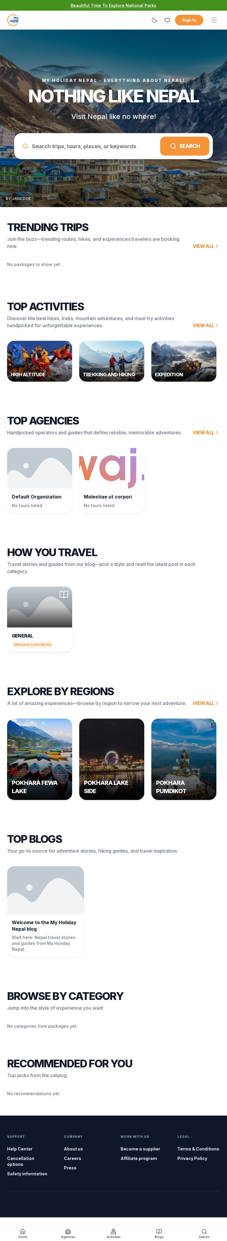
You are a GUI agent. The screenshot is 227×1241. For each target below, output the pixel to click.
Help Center (20, 1148)
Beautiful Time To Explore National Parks (113, 5)
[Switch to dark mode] (154, 20)
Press (70, 1167)
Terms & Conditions (198, 1148)
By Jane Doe (18, 198)
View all (203, 246)
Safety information (27, 1173)
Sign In (189, 19)
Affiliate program (139, 1158)
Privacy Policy (192, 1158)
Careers (72, 1158)
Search (189, 146)
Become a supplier (140, 1148)
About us (73, 1148)
